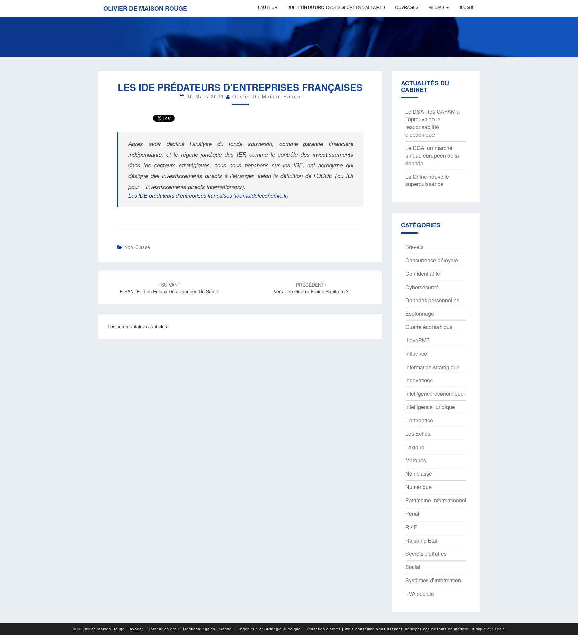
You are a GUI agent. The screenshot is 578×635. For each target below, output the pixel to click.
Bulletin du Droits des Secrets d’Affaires (336, 7)
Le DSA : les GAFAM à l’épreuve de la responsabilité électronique (432, 123)
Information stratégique (432, 367)
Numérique (418, 487)
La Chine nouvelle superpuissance (427, 180)
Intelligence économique (434, 393)
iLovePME (417, 340)
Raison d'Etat (421, 540)
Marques (415, 460)
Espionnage (419, 313)
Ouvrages (406, 7)
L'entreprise (419, 420)
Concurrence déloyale (431, 260)
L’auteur (267, 7)
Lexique (414, 447)
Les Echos (417, 434)
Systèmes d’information (433, 580)
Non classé (137, 247)
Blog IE (466, 7)
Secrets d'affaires (426, 553)
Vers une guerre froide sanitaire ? (311, 288)
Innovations (419, 380)
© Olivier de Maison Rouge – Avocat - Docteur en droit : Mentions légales (144, 628)
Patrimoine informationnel (435, 500)
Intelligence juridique (430, 407)
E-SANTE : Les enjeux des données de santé (169, 288)
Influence (416, 354)
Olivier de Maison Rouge (145, 8)
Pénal (412, 514)
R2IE (411, 527)
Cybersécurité (422, 287)
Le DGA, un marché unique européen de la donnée (432, 155)
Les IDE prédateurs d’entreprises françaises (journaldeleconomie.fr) (208, 196)
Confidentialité (422, 273)
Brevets (414, 247)
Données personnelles (432, 300)
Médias (436, 7)
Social (412, 567)
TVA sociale (419, 594)
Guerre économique (429, 327)
